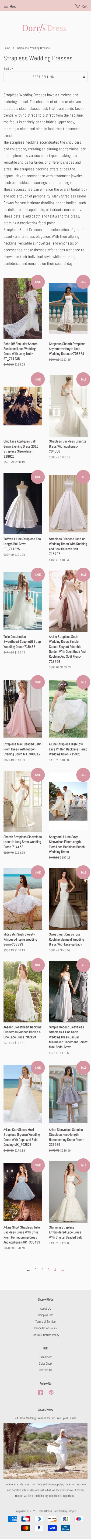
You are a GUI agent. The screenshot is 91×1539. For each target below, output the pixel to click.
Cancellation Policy (45, 1328)
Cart (85, 6)
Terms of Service (45, 1321)
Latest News (45, 1409)
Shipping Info (45, 1315)
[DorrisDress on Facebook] (40, 1393)
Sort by (8, 68)
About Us (45, 1308)
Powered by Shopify (65, 1511)
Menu (12, 6)
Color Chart (45, 1363)
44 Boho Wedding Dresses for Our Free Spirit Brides (45, 1418)
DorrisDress (45, 1511)
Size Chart (45, 1357)
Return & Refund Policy (45, 1335)
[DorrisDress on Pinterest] (51, 1393)
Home (7, 48)
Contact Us (45, 1370)
